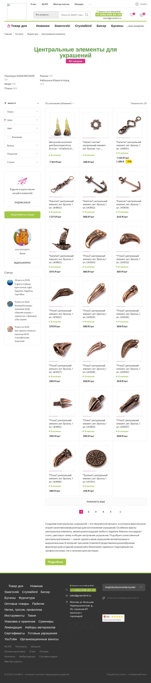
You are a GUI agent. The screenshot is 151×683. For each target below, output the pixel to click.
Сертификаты (14, 633)
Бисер (45, 592)
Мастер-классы (13, 661)
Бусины (10, 597)
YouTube (10, 639)
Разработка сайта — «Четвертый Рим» (127, 674)
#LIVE (8, 646)
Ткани (32, 615)
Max (80, 625)
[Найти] (87, 14)
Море (10, 83)
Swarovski (11, 592)
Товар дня (15, 586)
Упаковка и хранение (19, 621)
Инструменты (14, 615)
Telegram (87, 625)
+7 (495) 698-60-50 (108, 14)
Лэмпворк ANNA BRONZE (19, 77)
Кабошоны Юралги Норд (54, 82)
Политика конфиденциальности (123, 598)
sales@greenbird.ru (112, 18)
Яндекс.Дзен (72, 633)
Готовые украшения (42, 633)
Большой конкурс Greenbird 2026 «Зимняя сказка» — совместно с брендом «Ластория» (26, 312)
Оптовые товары (16, 603)
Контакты (9, 656)
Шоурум (35, 646)
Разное (46, 75)
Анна (22, 253)
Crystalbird (30, 592)
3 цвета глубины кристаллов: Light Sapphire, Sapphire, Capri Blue (24, 289)
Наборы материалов (40, 627)
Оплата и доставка (14, 651)
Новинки (36, 586)
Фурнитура (27, 597)
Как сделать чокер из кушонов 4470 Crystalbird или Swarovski (25, 335)
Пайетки (38, 603)
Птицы (10, 88)
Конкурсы (21, 646)
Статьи (8, 272)
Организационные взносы (39, 639)
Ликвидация (13, 627)
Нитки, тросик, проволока (23, 609)
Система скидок (48, 656)
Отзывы (44, 651)
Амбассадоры (27, 656)
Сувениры (45, 621)
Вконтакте (72, 625)
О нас (32, 651)
